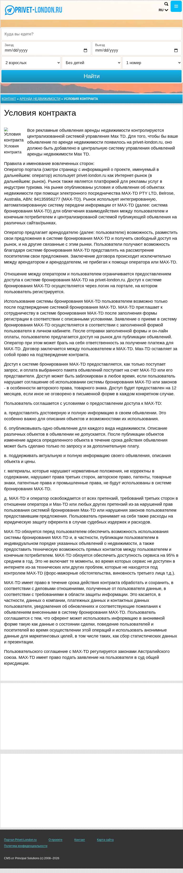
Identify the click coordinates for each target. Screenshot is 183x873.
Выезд (100, 45)
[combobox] (91, 34)
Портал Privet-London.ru (20, 839)
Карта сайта (105, 839)
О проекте (55, 839)
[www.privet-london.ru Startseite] (33, 10)
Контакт (9, 99)
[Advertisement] (91, 716)
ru (161, 10)
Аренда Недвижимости (40, 99)
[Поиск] (166, 4)
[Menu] (176, 6)
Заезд (9, 45)
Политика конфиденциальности (25, 846)
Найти (92, 76)
